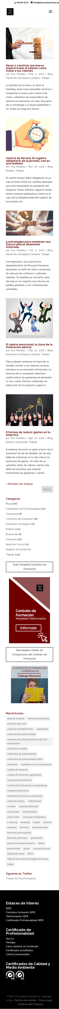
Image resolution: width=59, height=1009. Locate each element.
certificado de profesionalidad (21, 734)
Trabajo (45, 78)
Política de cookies (25, 1000)
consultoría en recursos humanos (36, 764)
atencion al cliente (16, 718)
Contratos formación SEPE (20, 912)
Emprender (22, 442)
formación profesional (17, 838)
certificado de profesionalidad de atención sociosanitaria (27, 741)
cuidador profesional (28, 806)
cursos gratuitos (29, 812)
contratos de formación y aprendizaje (24, 796)
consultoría (12, 764)
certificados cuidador (17, 748)
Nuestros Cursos (15, 544)
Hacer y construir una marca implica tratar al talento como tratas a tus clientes (26, 68)
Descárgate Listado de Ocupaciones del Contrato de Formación (29, 654)
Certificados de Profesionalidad (23, 508)
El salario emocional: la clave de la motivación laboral (29, 346)
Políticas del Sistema (30, 1004)
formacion (24, 827)
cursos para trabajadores (34, 817)
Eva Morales (18, 74)
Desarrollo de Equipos (18, 78)
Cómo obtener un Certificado (22, 946)
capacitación (42, 729)
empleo (36, 822)
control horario (34, 801)
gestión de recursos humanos (21, 843)
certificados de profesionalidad (21, 754)
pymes (26, 848)
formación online (40, 827)
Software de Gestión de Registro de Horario (27, 859)
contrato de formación (17, 770)
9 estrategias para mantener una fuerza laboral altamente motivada (28, 244)
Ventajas (10, 942)
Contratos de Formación (19, 519)
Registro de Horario (17, 549)
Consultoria (12, 514)
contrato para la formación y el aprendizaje (27, 785)
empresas (12, 827)
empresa (47, 822)
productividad (13, 848)
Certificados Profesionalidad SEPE (24, 920)
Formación (12, 539)
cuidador (11, 806)
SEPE (8, 908)
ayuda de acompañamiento (20, 729)
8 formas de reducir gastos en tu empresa (28, 433)
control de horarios (16, 801)
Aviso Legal (45, 1000)
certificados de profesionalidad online (25, 759)
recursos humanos (41, 848)
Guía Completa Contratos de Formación (29, 566)
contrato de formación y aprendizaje (24, 775)
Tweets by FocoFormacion (21, 878)
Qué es (10, 938)
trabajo (10, 864)
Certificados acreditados (19, 950)
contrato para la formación (19, 780)
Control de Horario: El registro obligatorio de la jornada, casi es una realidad (28, 161)
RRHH (30, 854)
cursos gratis (13, 812)
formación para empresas (19, 833)
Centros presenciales (18, 954)
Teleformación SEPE (17, 916)
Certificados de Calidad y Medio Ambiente (28, 966)
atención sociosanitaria (38, 718)
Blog (50, 74)
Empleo (35, 78)
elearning (25, 822)
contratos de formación (18, 791)
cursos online (13, 817)
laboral (41, 843)
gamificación (37, 838)
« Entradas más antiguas (19, 484)
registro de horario (15, 854)
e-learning (12, 822)
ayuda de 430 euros (16, 724)
